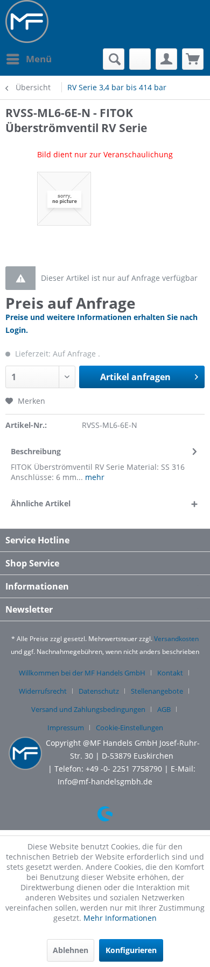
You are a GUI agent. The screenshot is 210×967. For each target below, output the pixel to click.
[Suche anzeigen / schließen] (113, 59)
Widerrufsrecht (43, 691)
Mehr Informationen (120, 918)
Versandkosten (176, 638)
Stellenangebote (157, 691)
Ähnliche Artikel (41, 503)
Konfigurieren (131, 950)
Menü (39, 59)
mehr (93, 477)
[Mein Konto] (166, 59)
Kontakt (170, 673)
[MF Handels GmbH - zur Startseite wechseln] (26, 21)
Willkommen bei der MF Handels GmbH (82, 673)
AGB (164, 709)
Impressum (65, 727)
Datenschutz (99, 691)
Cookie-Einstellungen (129, 727)
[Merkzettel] (140, 59)
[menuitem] (28, 59)
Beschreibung (36, 451)
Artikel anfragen (135, 377)
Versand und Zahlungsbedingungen (88, 709)
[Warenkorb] (193, 59)
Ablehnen (70, 950)
